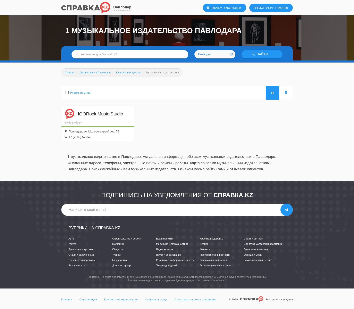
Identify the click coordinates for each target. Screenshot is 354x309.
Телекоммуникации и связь (215, 265)
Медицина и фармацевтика (172, 244)
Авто (71, 238)
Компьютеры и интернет (258, 260)
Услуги (72, 244)
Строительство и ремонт (126, 238)
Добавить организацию (226, 7)
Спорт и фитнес (253, 238)
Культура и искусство (80, 249)
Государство (119, 260)
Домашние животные (256, 249)
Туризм (116, 254)
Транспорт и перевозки (81, 260)
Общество (118, 249)
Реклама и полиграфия (213, 260)
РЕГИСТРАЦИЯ (263, 7)
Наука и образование (168, 254)
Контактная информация (121, 299)
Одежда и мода (253, 254)
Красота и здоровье (211, 238)
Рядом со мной (80, 92)
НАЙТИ (262, 54)
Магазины (118, 244)
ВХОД (281, 7)
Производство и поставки (215, 254)
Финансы (205, 249)
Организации (88, 299)
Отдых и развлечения (81, 254)
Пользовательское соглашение (196, 299)
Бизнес (204, 244)
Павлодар (122, 7)
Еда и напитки (164, 238)
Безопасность (76, 265)
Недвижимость (164, 249)
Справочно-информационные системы (179, 260)
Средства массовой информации (263, 244)
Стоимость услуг (156, 299)
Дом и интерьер (121, 265)
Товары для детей (166, 265)
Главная (66, 299)
